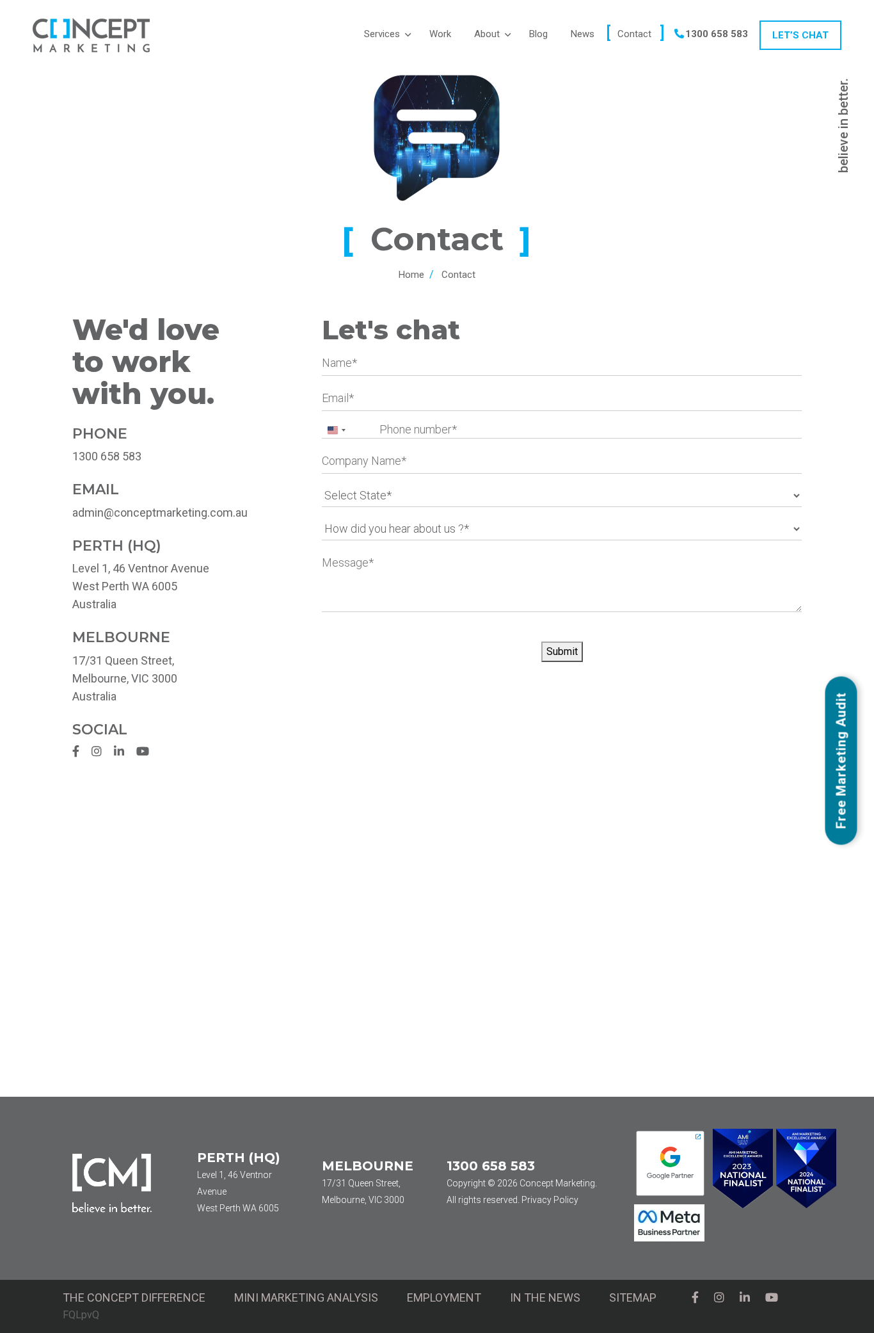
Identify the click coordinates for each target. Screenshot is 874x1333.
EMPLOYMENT (444, 1297)
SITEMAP (632, 1297)
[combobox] (335, 430)
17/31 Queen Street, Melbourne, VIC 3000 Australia (124, 678)
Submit (562, 651)
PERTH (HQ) (238, 1157)
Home (411, 274)
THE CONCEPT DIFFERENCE (134, 1297)
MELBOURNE (367, 1166)
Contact (458, 274)
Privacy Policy (549, 1200)
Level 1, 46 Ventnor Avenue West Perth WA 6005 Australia (140, 586)
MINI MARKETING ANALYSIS (306, 1297)
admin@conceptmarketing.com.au (160, 512)
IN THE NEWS (545, 1297)
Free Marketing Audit (841, 759)
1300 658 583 (106, 456)
